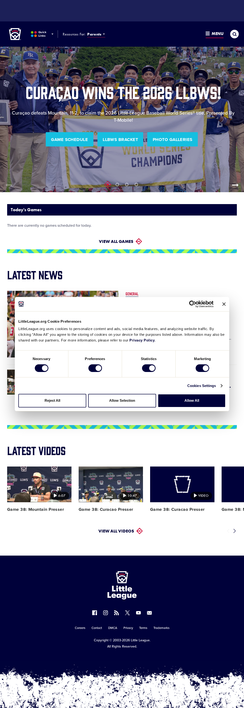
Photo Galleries (173, 139)
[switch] (95, 368)
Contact (97, 628)
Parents (94, 34)
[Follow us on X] (127, 612)
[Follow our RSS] (116, 612)
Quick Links (42, 33)
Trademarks (161, 628)
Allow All (191, 400)
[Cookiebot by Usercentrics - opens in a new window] (193, 303)
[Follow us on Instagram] (105, 612)
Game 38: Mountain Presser (35, 509)
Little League (140, 640)
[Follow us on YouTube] (138, 612)
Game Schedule (69, 139)
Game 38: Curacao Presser (106, 509)
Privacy (128, 628)
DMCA (112, 628)
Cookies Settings (201, 386)
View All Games (116, 241)
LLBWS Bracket (120, 139)
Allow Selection (122, 400)
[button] (237, 185)
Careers (80, 628)
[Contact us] (149, 612)
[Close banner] (224, 304)
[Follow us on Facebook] (94, 612)
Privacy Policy (142, 340)
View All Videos (116, 531)
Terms (143, 628)
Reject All (52, 400)
